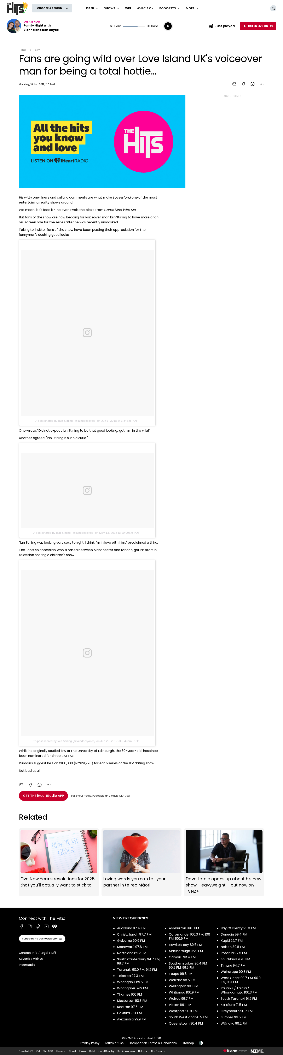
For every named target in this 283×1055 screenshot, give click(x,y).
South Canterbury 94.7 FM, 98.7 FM (138, 961)
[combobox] (261, 84)
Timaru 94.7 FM (233, 965)
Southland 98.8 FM (235, 959)
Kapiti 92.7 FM (232, 940)
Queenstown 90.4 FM (186, 1023)
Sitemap (188, 1043)
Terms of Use (114, 1043)
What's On (145, 8)
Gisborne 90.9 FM (131, 940)
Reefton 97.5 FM (130, 1006)
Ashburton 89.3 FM (184, 928)
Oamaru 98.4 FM (182, 957)
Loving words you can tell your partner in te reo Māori (142, 862)
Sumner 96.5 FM (233, 1017)
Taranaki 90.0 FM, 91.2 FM (137, 969)
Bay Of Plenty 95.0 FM (238, 928)
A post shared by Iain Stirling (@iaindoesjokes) (65, 420)
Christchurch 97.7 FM (134, 934)
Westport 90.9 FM (183, 1011)
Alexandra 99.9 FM (131, 1019)
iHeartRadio (27, 965)
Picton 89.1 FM (180, 1004)
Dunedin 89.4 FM (234, 934)
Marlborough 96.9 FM (186, 951)
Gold (92, 1051)
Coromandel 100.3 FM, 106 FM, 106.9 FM (189, 936)
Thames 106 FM (129, 994)
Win (128, 8)
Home (22, 50)
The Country (158, 1051)
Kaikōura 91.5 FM (234, 1004)
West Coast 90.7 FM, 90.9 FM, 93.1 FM (241, 980)
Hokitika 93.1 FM (129, 1013)
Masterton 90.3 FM (132, 1000)
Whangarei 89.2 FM (132, 988)
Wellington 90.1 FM (183, 986)
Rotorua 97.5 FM (234, 953)
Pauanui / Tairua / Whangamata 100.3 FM (239, 990)
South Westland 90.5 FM (188, 1017)
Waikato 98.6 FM (182, 980)
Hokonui (143, 1051)
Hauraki (60, 1051)
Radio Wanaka (126, 1051)
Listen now (33, 26)
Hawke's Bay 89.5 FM (185, 944)
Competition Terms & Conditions (153, 1043)
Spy (37, 50)
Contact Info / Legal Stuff (37, 953)
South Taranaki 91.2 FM (239, 998)
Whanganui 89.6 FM (132, 982)
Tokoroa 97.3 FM (130, 975)
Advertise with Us (31, 959)
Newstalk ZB (26, 1051)
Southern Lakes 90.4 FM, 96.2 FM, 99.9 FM (188, 965)
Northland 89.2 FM (131, 953)
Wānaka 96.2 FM (234, 1023)
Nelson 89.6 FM (233, 946)
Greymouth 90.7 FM (237, 1011)
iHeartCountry (106, 1051)
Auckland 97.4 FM (131, 928)
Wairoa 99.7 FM (181, 998)
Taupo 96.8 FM (180, 973)
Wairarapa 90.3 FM (236, 971)
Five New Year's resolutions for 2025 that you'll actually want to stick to (59, 862)
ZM (38, 1051)
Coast (72, 1051)
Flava (82, 1051)
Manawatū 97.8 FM (132, 946)
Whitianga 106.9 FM (184, 992)
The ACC (48, 1051)
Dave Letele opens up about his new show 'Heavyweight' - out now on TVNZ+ (224, 862)
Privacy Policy (89, 1043)
